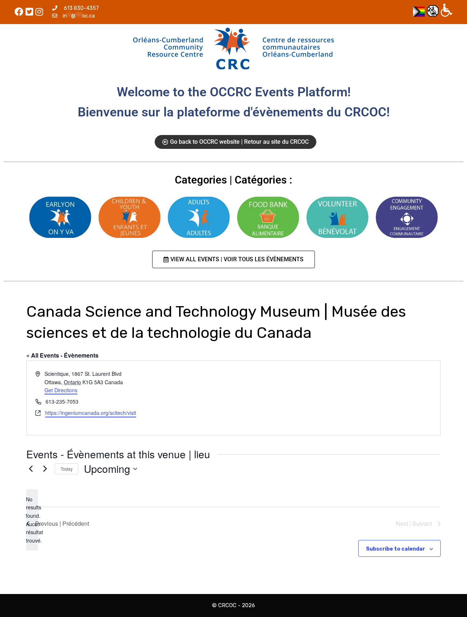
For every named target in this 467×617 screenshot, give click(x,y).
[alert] (32, 520)
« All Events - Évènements (62, 355)
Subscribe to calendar (395, 549)
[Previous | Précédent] (30, 468)
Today (67, 469)
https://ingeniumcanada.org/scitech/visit (90, 412)
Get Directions (61, 390)
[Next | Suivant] (44, 468)
